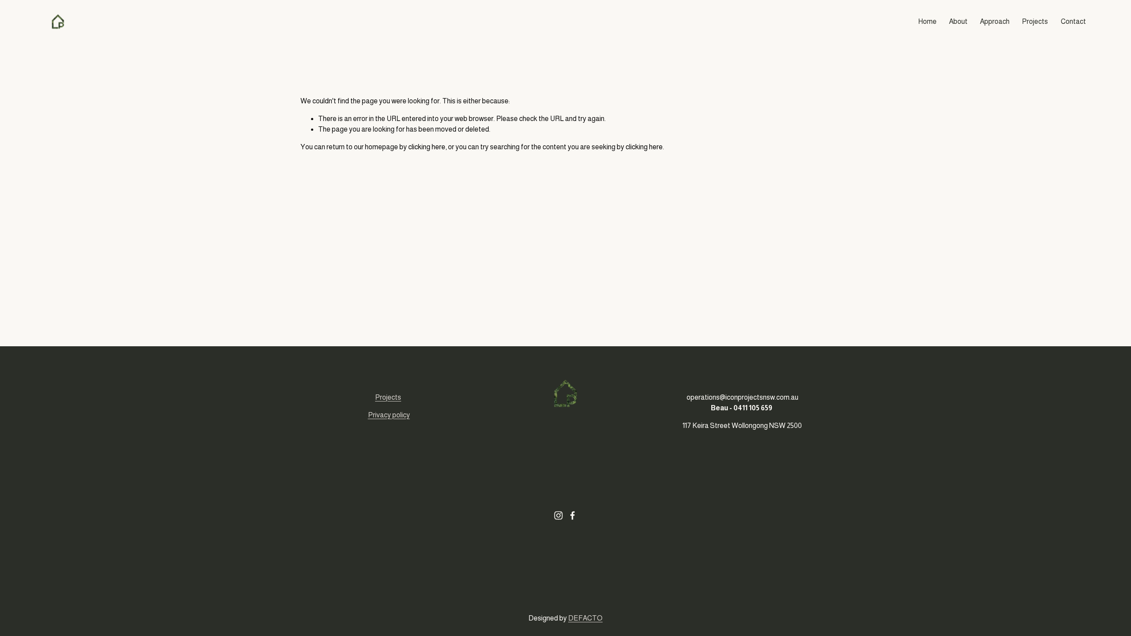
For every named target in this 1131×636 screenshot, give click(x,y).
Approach (995, 21)
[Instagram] (558, 515)
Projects (1035, 21)
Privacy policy (389, 415)
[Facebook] (572, 515)
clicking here (426, 147)
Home (927, 21)
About (958, 21)
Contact (1073, 21)
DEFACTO (585, 618)
